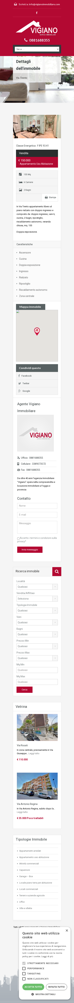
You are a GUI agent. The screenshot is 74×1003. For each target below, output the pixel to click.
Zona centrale (26, 296)
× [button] (66, 930)
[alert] (45, 963)
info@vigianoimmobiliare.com (44, 4)
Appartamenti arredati (30, 851)
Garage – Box (26, 876)
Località (21, 581)
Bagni (20, 628)
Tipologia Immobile (27, 605)
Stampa (52, 197)
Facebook (27, 376)
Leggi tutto (34, 753)
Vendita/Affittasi (26, 593)
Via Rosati (22, 745)
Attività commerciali (29, 863)
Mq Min (20, 664)
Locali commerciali (28, 889)
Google (26, 391)
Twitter (26, 383)
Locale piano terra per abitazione (35, 882)
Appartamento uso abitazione (34, 857)
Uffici (22, 902)
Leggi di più (47, 956)
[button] (44, 994)
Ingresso (23, 271)
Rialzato (23, 277)
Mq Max (21, 676)
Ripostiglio (24, 283)
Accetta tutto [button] (33, 986)
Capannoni (24, 870)
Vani (19, 617)
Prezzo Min (23, 640)
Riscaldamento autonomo (33, 289)
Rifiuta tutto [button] (56, 986)
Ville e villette (25, 908)
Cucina (23, 258)
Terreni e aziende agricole (32, 895)
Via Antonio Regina (27, 804)
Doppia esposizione (29, 265)
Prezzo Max (23, 652)
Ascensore (25, 252)
